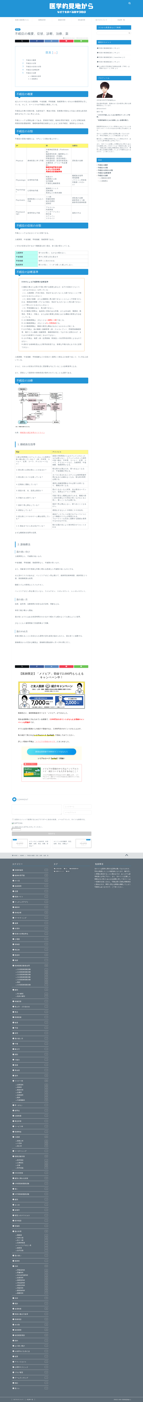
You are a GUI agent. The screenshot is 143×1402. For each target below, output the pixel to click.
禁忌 (31, 1012)
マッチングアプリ (31, 902)
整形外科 (32, 1090)
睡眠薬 (32, 1235)
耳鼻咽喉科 (32, 1100)
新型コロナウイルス (31, 1215)
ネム (66, 868)
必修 (32, 1165)
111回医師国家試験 (32, 977)
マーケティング (31, 918)
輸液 (31, 1022)
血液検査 (31, 1309)
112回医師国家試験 (32, 974)
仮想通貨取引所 (74, 868)
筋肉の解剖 (32, 996)
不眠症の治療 (31, 73)
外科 (31, 1298)
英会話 (31, 1070)
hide (54, 53)
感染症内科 (62, 20)
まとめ (31, 1205)
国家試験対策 (31, 1156)
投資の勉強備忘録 (105, 48)
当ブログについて (101, 20)
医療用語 (31, 1319)
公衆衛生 (32, 1163)
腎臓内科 (32, 1272)
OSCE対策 (31, 1173)
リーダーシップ (31, 1151)
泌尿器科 (32, 1085)
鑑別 (31, 1199)
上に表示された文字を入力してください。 (28, 827)
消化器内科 (81, 20)
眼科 (32, 1097)
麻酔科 (31, 907)
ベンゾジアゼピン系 (32, 1245)
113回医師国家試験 (32, 972)
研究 (31, 1033)
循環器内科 (42, 20)
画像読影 (31, 1001)
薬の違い (31, 1255)
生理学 (31, 928)
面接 (31, 1065)
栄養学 (31, 1210)
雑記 (31, 1383)
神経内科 (32, 1288)
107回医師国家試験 (31, 1194)
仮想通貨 (31, 1330)
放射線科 (32, 1095)
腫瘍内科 (32, 1293)
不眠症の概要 (31, 60)
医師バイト (31, 897)
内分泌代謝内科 (32, 1275)
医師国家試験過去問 (31, 966)
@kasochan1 (101, 108)
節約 (31, 1340)
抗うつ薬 (32, 1240)
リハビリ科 (31, 1126)
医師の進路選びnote (22, 20)
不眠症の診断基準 (32, 70)
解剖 (31, 990)
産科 (31, 1076)
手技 (31, 1028)
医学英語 (32, 1160)
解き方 (31, 1049)
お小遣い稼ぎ (31, 1346)
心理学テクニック (31, 1367)
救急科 (31, 955)
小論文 (31, 1060)
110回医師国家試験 (32, 979)
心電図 (31, 939)
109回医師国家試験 (31, 1183)
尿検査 (31, 944)
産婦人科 (32, 1141)
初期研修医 (31, 870)
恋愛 (31, 891)
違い (31, 1189)
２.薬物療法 (34, 79)
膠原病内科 (32, 1290)
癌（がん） (31, 1105)
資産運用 (31, 886)
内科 (31, 1266)
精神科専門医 (31, 875)
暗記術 (31, 950)
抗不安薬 (32, 1250)
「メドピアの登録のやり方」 (45, 741)
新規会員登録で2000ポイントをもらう (51, 752)
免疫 (31, 960)
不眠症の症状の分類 (33, 67)
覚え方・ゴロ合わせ (31, 1007)
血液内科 (32, 1277)
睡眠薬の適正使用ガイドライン (32, 432)
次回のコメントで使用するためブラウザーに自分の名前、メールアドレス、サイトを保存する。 (50, 819)
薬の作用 (31, 1231)
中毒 (31, 1044)
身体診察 (31, 912)
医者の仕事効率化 (31, 934)
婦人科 (32, 1146)
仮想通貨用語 (31, 1335)
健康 (31, 923)
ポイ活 (31, 881)
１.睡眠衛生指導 (35, 76)
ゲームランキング (31, 1378)
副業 (31, 1356)
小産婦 (31, 1137)
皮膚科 (32, 1092)
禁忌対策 (31, 1121)
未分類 (31, 1325)
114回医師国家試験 (32, 985)
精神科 (17, 29)
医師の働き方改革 (31, 1314)
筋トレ (31, 1388)
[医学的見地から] (71, 15)
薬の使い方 (31, 1038)
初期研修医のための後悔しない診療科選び (113, 120)
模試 (32, 982)
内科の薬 (32, 1238)
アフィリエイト (31, 1362)
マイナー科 (31, 1081)
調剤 (31, 1054)
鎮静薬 (32, 1248)
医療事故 (31, 1132)
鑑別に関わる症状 (31, 1178)
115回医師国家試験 (32, 969)
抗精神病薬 (32, 1243)
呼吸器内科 (32, 1270)
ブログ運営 (31, 1372)
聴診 (31, 1303)
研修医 (31, 1226)
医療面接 (31, 1017)
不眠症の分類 (31, 63)
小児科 (32, 1143)
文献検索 (31, 1116)
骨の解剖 (32, 994)
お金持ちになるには (31, 1351)
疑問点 (31, 1110)
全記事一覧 (121, 20)
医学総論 (32, 1168)
